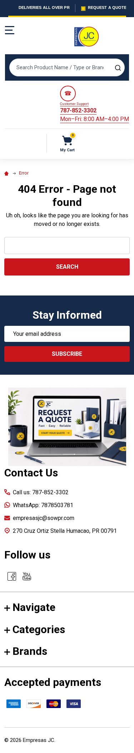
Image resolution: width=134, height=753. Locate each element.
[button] (67, 427)
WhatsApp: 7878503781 (43, 505)
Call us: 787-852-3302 (41, 492)
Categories (39, 629)
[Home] (7, 173)
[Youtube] (26, 576)
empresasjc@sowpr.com (43, 518)
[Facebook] (11, 576)
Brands (30, 651)
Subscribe (67, 353)
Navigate (34, 607)
